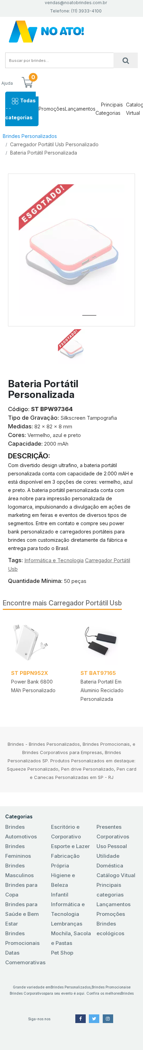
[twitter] (94, 1018)
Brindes (127, 993)
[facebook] (80, 1018)
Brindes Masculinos (19, 870)
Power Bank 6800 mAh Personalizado (33, 686)
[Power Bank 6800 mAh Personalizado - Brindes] (37, 641)
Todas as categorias (20, 108)
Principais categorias (110, 890)
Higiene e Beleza (63, 880)
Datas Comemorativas (25, 957)
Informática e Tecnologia (54, 560)
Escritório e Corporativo (66, 832)
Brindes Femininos (18, 851)
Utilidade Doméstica (109, 861)
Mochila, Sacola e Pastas (71, 938)
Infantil (59, 894)
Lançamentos (80, 109)
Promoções (52, 109)
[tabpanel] (37, 662)
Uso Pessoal (111, 846)
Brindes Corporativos (27, 993)
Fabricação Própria (65, 861)
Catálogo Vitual (115, 875)
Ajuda (7, 83)
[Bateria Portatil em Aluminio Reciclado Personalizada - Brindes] (107, 641)
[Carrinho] (27, 83)
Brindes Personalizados (30, 136)
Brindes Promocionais (22, 938)
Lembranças (66, 923)
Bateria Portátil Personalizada (43, 153)
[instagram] (108, 1018)
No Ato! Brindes (71, 31)
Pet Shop (62, 952)
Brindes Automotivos (21, 832)
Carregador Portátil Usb (85, 603)
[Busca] (125, 60)
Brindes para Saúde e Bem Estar (22, 914)
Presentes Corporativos (112, 832)
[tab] (71, 345)
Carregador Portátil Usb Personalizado (54, 144)
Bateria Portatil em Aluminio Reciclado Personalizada (102, 690)
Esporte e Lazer (70, 846)
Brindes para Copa (21, 890)
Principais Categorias (109, 109)
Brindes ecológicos (110, 928)
